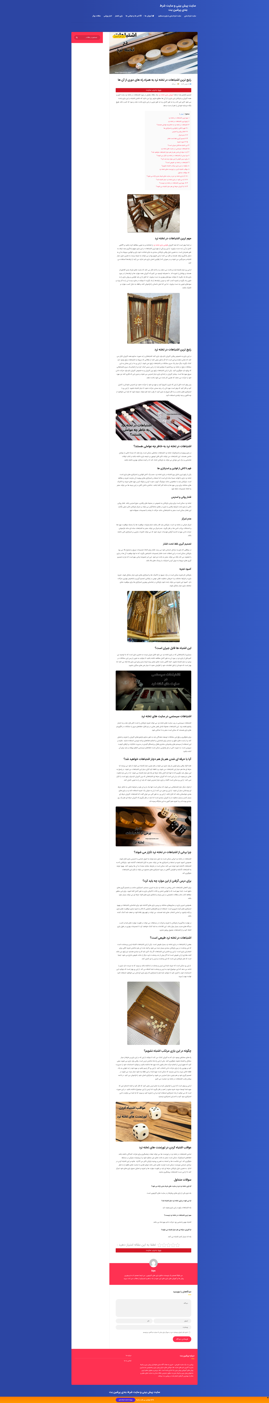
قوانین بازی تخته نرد (160, 245)
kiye (153, 1271)
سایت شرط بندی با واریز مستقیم (169, 16)
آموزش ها (148, 16)
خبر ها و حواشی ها (133, 16)
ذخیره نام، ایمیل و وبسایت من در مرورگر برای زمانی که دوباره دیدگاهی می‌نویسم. (165, 1332)
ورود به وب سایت (153, 90)
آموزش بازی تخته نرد (166, 94)
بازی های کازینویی (119, 36)
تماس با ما (127, 1360)
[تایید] (77, 37)
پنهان (181, 114)
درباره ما (128, 1355)
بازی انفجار (119, 16)
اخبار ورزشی (108, 16)
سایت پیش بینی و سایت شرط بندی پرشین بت (178, 8)
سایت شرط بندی (190, 16)
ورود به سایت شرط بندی (125, 1400)
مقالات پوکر (96, 16)
